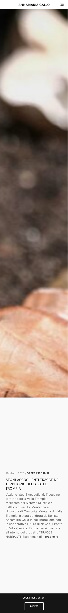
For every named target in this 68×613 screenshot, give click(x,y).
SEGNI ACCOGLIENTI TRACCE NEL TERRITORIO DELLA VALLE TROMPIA (33, 484)
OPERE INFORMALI (38, 473)
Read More (51, 536)
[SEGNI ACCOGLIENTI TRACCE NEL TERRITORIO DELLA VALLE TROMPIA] (34, 203)
